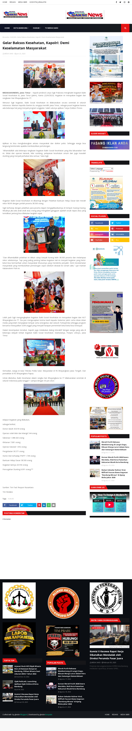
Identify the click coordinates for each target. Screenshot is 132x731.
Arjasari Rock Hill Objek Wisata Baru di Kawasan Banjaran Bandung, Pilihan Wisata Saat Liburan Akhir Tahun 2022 (27, 670)
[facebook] (116, 2)
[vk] (119, 234)
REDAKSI (13, 2)
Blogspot (23, 714)
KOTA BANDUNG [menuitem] (20, 28)
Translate (109, 171)
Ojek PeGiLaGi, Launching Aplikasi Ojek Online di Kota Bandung (26, 684)
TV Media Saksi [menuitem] (51, 28)
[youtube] (99, 240)
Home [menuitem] (7, 28)
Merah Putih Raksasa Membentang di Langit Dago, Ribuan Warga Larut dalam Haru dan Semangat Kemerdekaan (115, 446)
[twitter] (120, 2)
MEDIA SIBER (22, 2)
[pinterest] (128, 2)
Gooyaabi (48, 714)
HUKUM (13, 37)
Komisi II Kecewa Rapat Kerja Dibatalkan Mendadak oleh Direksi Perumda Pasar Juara (26, 696)
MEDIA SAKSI (8, 54)
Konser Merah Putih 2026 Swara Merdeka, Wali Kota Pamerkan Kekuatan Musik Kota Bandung (115, 459)
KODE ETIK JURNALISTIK (38, 2)
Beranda (6, 37)
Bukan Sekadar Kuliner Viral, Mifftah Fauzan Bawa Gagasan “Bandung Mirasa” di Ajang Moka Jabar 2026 (115, 474)
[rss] (99, 228)
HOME (5, 2)
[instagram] (124, 2)
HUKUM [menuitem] (36, 28)
